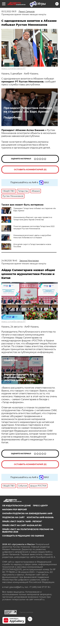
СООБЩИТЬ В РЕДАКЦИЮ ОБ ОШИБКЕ (23, 535)
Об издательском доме (16, 505)
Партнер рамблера (26, 612)
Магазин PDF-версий (14, 509)
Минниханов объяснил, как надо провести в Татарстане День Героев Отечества (32, 218)
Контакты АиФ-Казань (40, 517)
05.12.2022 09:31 (8, 11)
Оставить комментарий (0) (30, 169)
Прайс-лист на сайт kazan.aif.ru (22, 525)
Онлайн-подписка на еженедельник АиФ (27, 513)
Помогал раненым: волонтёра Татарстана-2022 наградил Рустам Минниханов (34, 227)
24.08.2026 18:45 (9, 260)
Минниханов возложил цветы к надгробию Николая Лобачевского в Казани (32, 236)
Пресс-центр (40, 505)
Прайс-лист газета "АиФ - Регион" (22, 521)
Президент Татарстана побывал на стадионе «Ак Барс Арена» (28, 109)
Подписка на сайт (13, 517)
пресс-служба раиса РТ (13, 68)
